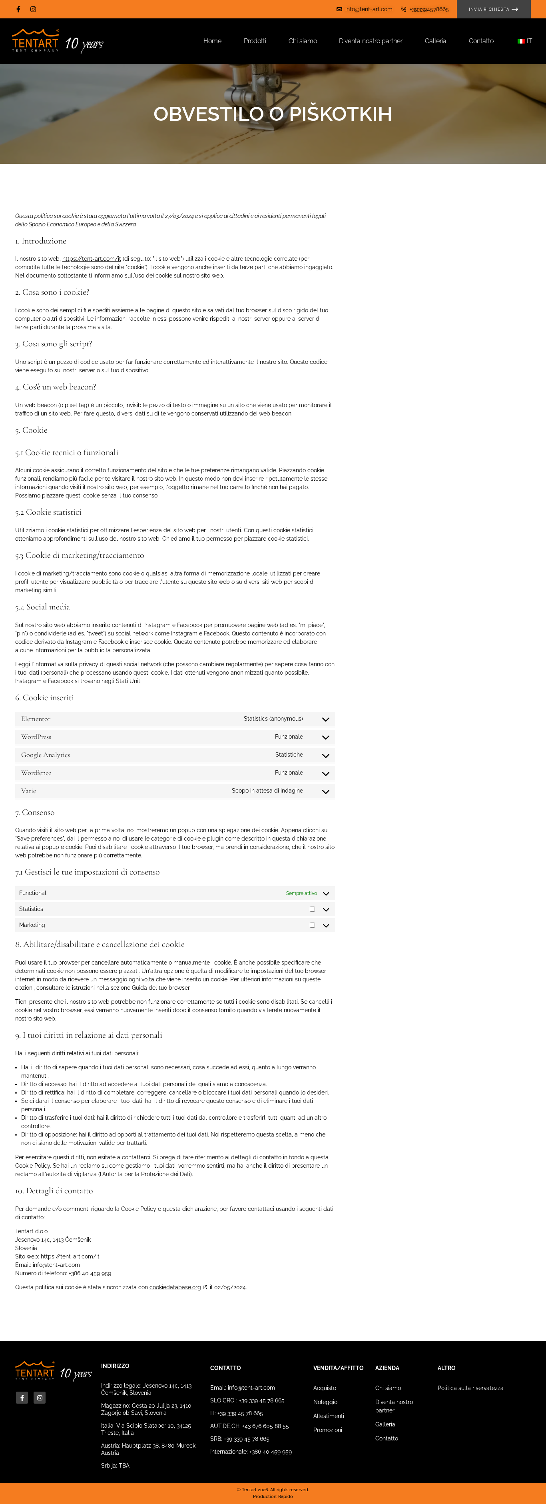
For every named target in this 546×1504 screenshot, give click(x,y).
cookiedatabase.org (175, 1287)
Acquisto (324, 1388)
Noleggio (325, 1402)
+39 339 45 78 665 (262, 1400)
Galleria (385, 1424)
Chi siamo (388, 1388)
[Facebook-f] (18, 9)
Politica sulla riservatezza (471, 1388)
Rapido (285, 1496)
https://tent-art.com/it (91, 259)
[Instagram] (33, 9)
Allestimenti (328, 1416)
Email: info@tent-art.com (242, 1387)
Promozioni (327, 1430)
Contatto (386, 1438)
